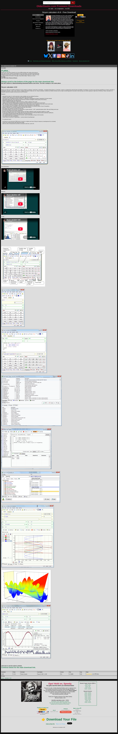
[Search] (73, 2)
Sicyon (2, 678)
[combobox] (56, 2)
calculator (7, 678)
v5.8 (10, 678)
